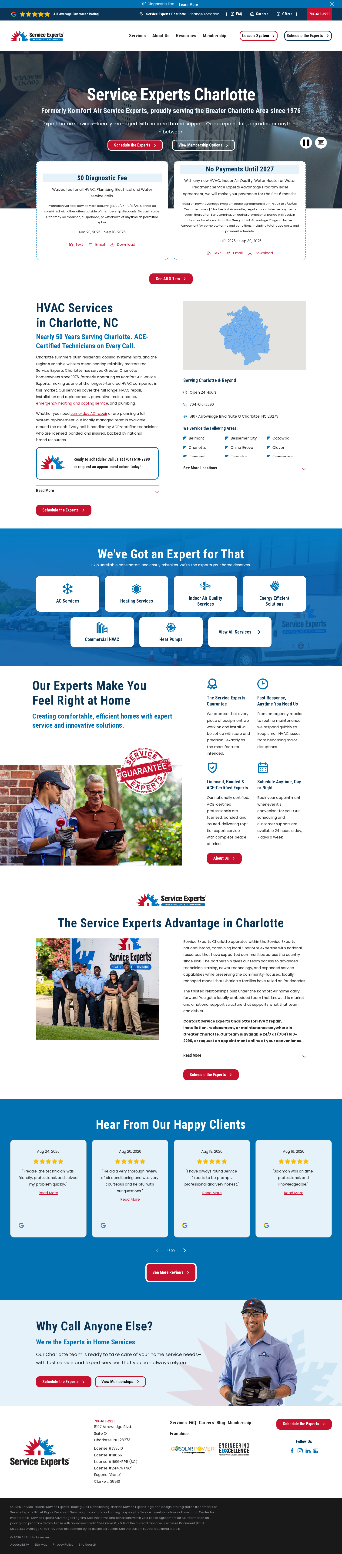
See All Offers (168, 278)
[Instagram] (300, 1450)
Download (126, 244)
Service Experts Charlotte (166, 14)
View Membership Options (200, 145)
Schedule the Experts (305, 35)
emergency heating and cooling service (72, 403)
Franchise (179, 1433)
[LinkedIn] (308, 1450)
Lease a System (255, 35)
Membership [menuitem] (214, 35)
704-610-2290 (319, 14)
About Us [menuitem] (160, 35)
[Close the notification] (332, 4)
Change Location (203, 14)
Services (178, 1422)
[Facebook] (292, 1450)
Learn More (188, 4)
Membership (239, 1422)
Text (79, 244)
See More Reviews (168, 1272)
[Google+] (315, 1450)
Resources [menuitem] (186, 35)
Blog (221, 1422)
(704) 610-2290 (137, 459)
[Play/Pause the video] (306, 142)
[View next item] (185, 1250)
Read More (48, 1192)
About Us (221, 858)
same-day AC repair (88, 413)
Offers (287, 14)
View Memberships (117, 1381)
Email (100, 244)
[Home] (37, 36)
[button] (321, 142)
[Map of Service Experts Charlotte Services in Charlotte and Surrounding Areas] (244, 335)
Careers (262, 14)
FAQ (239, 14)
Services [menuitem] (137, 35)
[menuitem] (19, 1544)
